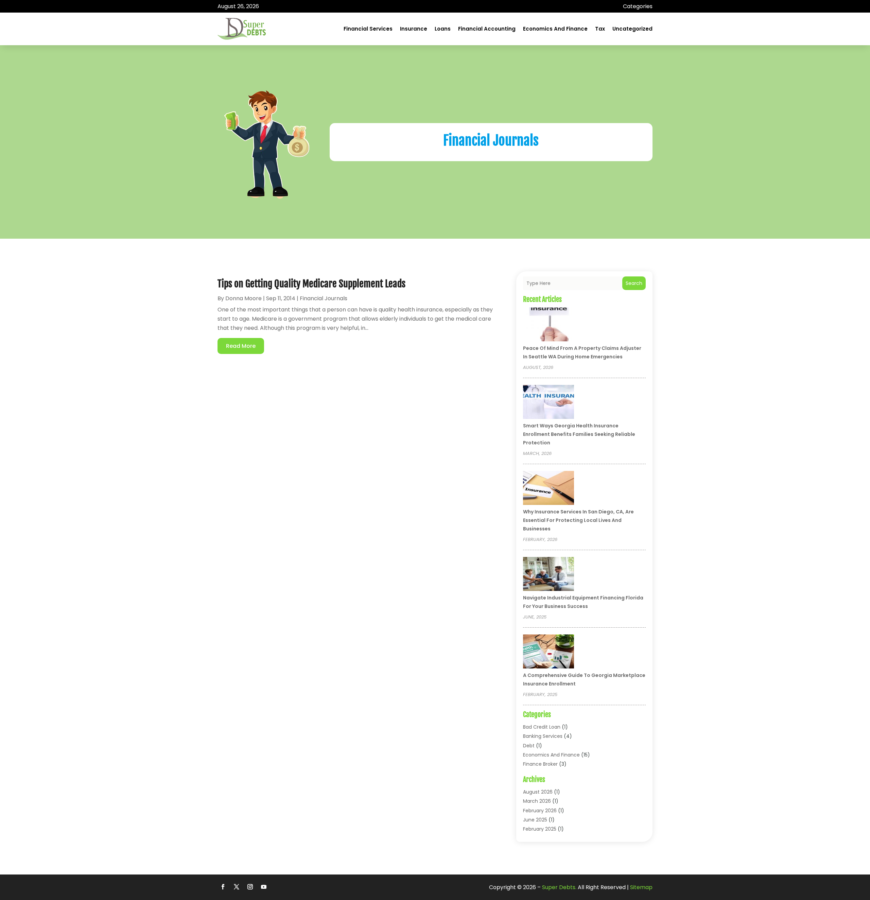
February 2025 (539, 829)
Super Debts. (559, 887)
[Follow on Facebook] (223, 886)
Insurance (413, 28)
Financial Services (368, 28)
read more (241, 346)
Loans (443, 28)
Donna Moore (243, 298)
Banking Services (542, 736)
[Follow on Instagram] (250, 886)
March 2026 (537, 801)
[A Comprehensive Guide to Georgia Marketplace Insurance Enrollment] (548, 652)
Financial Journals (323, 298)
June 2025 (535, 819)
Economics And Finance (555, 28)
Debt (529, 745)
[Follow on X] (236, 886)
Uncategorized (632, 28)
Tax (600, 28)
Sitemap (641, 887)
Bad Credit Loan (541, 727)
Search (634, 283)
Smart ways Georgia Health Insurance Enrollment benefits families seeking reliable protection (579, 434)
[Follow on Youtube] (263, 886)
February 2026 (540, 810)
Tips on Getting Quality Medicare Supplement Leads (311, 284)
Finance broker (540, 764)
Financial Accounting (487, 28)
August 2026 (538, 791)
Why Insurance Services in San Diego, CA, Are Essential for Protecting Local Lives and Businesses (578, 520)
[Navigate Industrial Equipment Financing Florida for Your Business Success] (548, 575)
